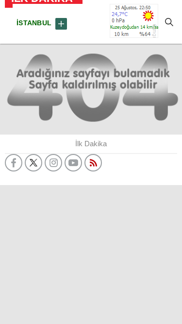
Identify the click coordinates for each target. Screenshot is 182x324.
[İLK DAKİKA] (9, 22)
